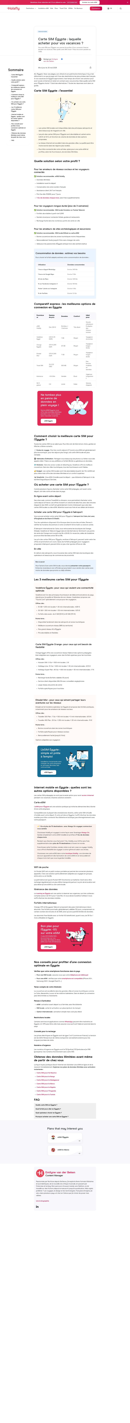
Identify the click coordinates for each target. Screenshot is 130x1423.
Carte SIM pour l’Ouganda (46, 1091)
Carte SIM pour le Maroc (46, 1084)
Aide (51, 8)
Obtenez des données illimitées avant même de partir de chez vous (18, 135)
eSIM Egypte (48, 421)
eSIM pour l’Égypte (42, 806)
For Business (78, 8)
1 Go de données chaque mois (48, 198)
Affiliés (70, 8)
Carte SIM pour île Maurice (46, 1073)
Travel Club (63, 8)
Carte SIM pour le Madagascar (48, 1080)
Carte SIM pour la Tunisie (46, 1094)
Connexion (96, 8)
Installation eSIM (43, 8)
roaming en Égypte (43, 893)
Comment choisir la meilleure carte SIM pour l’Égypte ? (17, 96)
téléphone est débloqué (79, 975)
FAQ (12, 140)
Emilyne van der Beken (60, 1172)
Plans (56, 8)
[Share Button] (90, 67)
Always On (85, 832)
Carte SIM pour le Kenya (46, 1076)
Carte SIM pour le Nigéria (46, 1087)
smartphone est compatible (72, 978)
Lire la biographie (42, 1201)
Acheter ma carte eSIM (89, 2)
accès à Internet (88, 795)
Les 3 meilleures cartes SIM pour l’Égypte (16, 109)
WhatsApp (69, 1021)
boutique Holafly (72, 853)
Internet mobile (42, 31)
